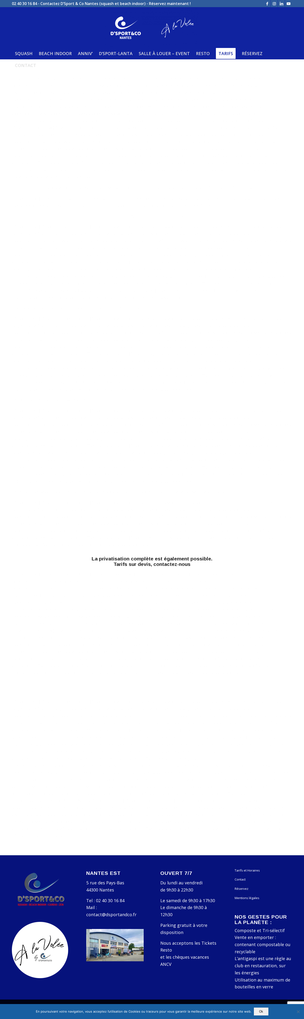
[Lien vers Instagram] (274, 3)
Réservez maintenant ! (170, 3)
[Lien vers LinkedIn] (281, 3)
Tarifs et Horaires (247, 870)
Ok (261, 1011)
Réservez (241, 888)
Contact (240, 879)
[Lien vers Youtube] (288, 3)
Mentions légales (247, 898)
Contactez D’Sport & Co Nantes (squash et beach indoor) (93, 3)
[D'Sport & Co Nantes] (152, 27)
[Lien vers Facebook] (267, 3)
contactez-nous (171, 564)
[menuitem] (24, 53)
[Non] (298, 1011)
